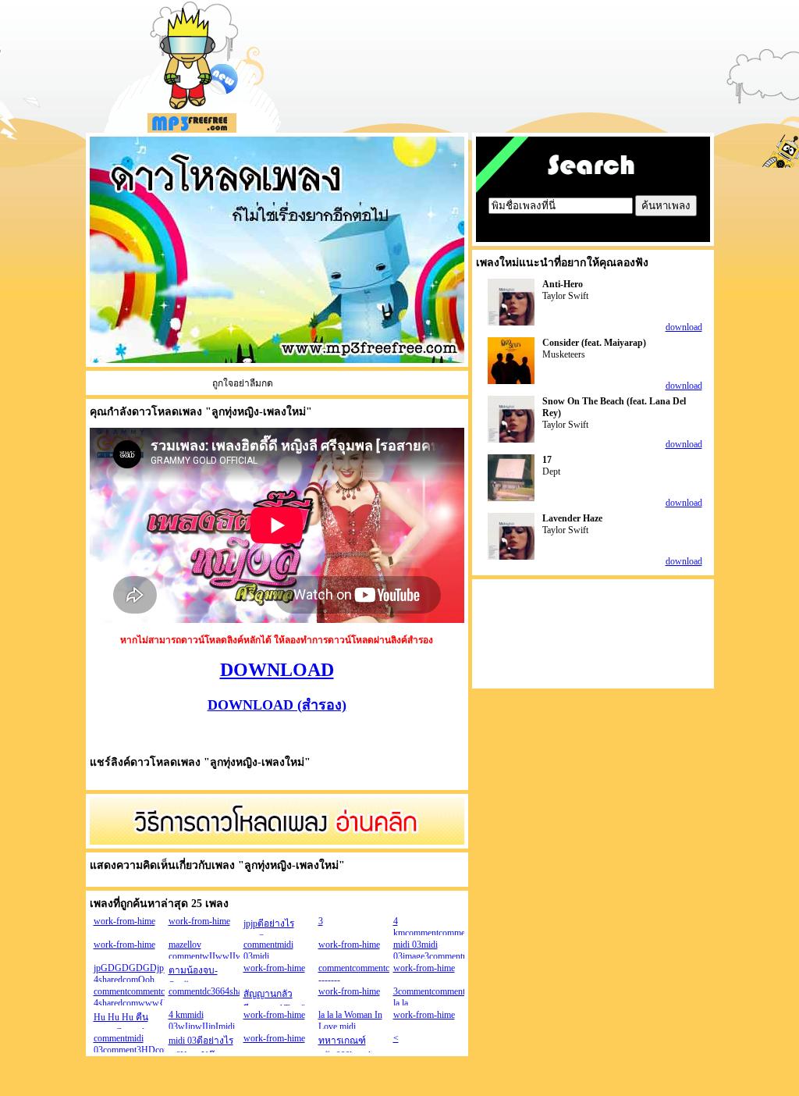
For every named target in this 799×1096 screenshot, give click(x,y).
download (684, 327)
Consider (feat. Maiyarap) (594, 342)
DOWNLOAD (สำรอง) (277, 705)
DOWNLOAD (277, 670)
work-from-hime (124, 921)
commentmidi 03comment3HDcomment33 (146, 1044)
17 (547, 459)
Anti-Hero (562, 284)
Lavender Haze (572, 518)
